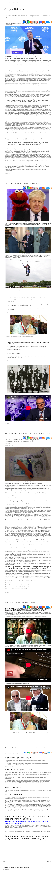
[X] (25, 22)
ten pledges (46, 109)
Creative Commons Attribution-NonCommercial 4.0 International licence (31, 483)
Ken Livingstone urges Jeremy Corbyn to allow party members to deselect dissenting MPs (26, 837)
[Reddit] (31, 22)
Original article (7, 23)
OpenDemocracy (14, 483)
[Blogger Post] (34, 22)
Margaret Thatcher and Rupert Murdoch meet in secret (19, 612)
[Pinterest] (37, 22)
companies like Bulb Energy (43, 515)
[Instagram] (32, 22)
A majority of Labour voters (30, 65)
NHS (41, 346)
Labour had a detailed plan (12, 506)
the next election (13, 92)
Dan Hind (12, 23)
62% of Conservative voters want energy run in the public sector (18, 485)
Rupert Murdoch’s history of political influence (20, 602)
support (45, 64)
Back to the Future (13, 794)
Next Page (49, 861)
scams (10, 74)
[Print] (43, 22)
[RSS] (44, 22)
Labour (25, 68)
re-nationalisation (13, 65)
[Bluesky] (46, 22)
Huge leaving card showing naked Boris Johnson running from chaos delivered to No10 (19, 336)
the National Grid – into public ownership (34, 523)
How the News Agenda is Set (18, 769)
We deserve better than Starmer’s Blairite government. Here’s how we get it (27, 16)
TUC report (11, 510)
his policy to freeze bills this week (40, 492)
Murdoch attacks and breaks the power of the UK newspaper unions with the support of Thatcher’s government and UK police (26, 616)
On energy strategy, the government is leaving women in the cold (16, 588)
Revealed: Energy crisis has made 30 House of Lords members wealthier (17, 586)
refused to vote (21, 800)
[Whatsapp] (29, 22)
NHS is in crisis (26, 61)
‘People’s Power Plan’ (29, 534)
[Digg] (39, 22)
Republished (7, 483)
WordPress (50, 880)
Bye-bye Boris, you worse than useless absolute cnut (22, 183)
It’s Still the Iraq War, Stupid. (18, 757)
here (29, 734)
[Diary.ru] (36, 22)
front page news (34, 774)
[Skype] (49, 22)
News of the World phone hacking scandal (13, 645)
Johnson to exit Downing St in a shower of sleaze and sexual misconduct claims (18, 290)
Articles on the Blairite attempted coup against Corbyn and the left (26, 748)
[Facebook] (24, 22)
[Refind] (48, 22)
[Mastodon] (41, 22)
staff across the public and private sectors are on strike (40, 61)
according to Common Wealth (37, 519)
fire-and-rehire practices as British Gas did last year (41, 521)
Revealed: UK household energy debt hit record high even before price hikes (17, 584)
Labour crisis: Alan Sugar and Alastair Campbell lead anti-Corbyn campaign (27, 817)
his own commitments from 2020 (24, 563)
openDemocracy (23, 23)
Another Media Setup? (15, 787)
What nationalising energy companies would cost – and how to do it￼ (27, 433)
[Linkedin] (27, 22)
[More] (51, 22)
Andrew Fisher (7, 443)
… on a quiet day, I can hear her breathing (11, 2)
